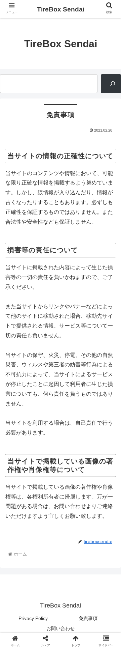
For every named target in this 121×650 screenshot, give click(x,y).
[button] (108, 574)
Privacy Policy (33, 618)
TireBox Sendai (60, 9)
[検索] (111, 83)
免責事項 (88, 618)
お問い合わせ (60, 628)
